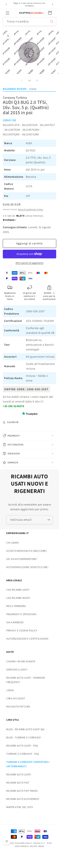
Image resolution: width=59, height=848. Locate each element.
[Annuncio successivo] (52, 4)
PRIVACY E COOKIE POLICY (21, 630)
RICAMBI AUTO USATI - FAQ (22, 745)
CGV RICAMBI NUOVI (18, 598)
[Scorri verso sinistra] (21, 80)
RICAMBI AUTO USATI (18, 774)
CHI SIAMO (12, 542)
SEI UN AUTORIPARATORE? (21, 559)
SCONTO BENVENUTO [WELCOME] (26, 551)
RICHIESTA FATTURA (18, 706)
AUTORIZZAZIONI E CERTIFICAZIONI (27, 638)
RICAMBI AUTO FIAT (17, 782)
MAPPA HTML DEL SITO (19, 807)
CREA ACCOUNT (15, 698)
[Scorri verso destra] (37, 80)
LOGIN (10, 690)
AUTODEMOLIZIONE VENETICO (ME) (27, 567)
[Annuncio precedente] (6, 4)
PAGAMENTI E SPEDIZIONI (21, 614)
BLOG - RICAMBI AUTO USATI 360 (25, 729)
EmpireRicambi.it (23, 843)
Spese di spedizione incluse (30, 209)
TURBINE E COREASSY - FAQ (22, 753)
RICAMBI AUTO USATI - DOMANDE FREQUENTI (25, 680)
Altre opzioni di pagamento (30, 262)
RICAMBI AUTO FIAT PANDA (22, 790)
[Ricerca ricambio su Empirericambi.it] (52, 21)
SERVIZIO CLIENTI (16, 669)
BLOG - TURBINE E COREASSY (23, 737)
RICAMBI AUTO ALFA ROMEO (22, 799)
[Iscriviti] (48, 519)
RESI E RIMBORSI (16, 606)
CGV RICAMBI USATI (17, 589)
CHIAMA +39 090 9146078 (20, 661)
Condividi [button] (13, 422)
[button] (7, 13)
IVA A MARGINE (15, 622)
